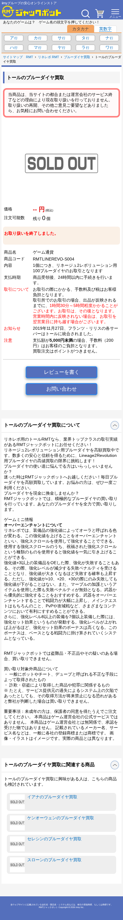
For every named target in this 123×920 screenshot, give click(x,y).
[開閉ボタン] (114, 425)
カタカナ (80, 28)
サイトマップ (13, 57)
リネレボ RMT (48, 57)
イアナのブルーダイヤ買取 (52, 796)
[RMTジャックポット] (31, 11)
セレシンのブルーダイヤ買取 (54, 838)
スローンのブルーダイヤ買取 (54, 859)
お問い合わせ (61, 389)
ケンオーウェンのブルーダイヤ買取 (60, 817)
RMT (29, 57)
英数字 (105, 28)
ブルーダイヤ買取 (77, 57)
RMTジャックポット (48, 907)
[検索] (85, 13)
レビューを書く (61, 372)
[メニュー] (115, 13)
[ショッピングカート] (99, 16)
